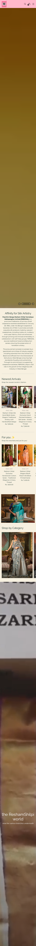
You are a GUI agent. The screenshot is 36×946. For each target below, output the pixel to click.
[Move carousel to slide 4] (30, 611)
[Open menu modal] (33, 4)
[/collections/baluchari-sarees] (18, 307)
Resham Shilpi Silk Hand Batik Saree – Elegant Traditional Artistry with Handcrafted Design (9, 724)
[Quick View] (14, 712)
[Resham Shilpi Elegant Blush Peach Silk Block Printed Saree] (25, 762)
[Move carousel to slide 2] (25, 611)
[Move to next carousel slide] (33, 610)
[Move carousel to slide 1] (23, 611)
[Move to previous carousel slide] (19, 610)
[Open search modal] (25, 4)
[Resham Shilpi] (4, 4)
